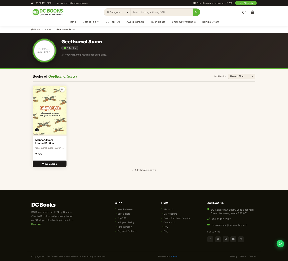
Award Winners (135, 21)
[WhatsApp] (241, 239)
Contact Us (170, 222)
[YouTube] (233, 239)
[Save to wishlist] (62, 89)
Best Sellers (124, 213)
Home (72, 21)
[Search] (196, 12)
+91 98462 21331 (43, 3)
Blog (166, 231)
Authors (48, 29)
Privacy (233, 256)
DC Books (43, 204)
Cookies (253, 256)
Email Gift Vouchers (184, 21)
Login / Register (246, 3)
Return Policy (125, 226)
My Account (170, 213)
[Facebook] (210, 239)
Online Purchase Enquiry (177, 218)
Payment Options (127, 231)
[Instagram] (226, 239)
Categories (89, 21)
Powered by (168, 256)
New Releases (125, 209)
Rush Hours (158, 21)
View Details (49, 164)
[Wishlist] (244, 12)
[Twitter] (218, 239)
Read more (36, 224)
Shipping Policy (126, 222)
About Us (169, 209)
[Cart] (253, 12)
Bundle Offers (210, 21)
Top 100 (122, 218)
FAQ (166, 226)
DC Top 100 (113, 21)
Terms (243, 256)
